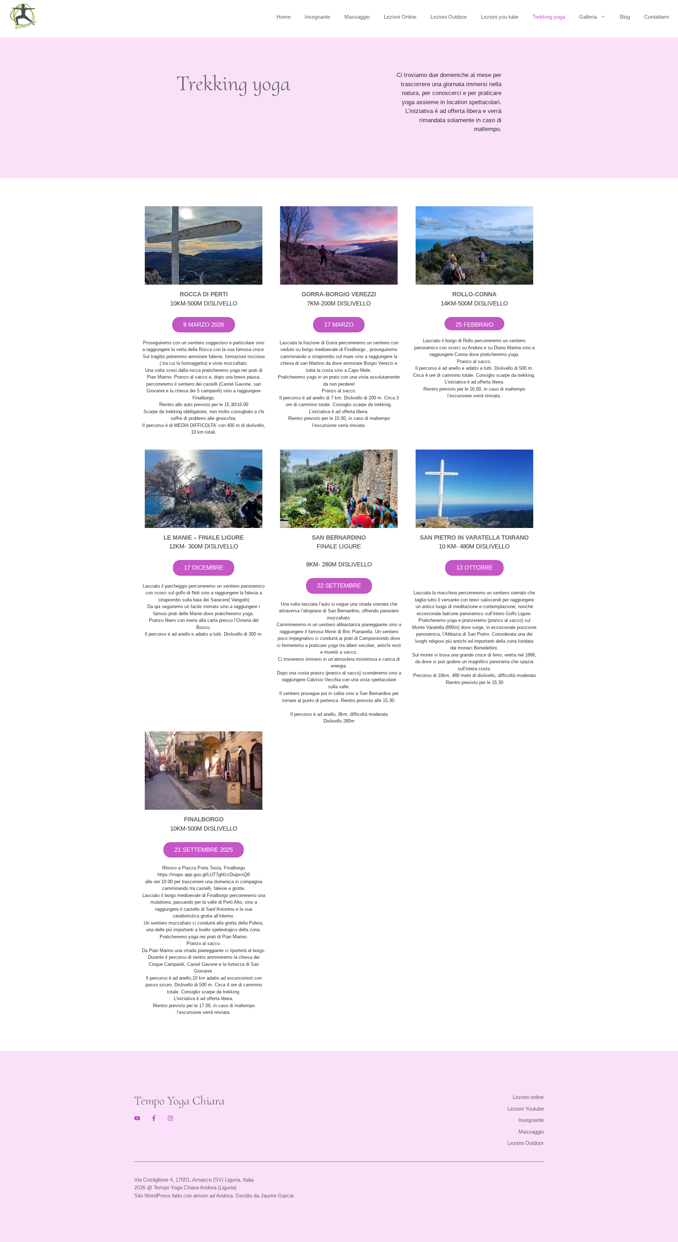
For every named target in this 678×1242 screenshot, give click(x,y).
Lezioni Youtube (525, 1109)
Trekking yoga (549, 17)
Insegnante (317, 17)
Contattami (656, 17)
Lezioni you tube (499, 17)
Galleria (588, 17)
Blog (625, 17)
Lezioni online (528, 1097)
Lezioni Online (400, 17)
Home (283, 17)
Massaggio (357, 17)
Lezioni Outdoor (448, 17)
